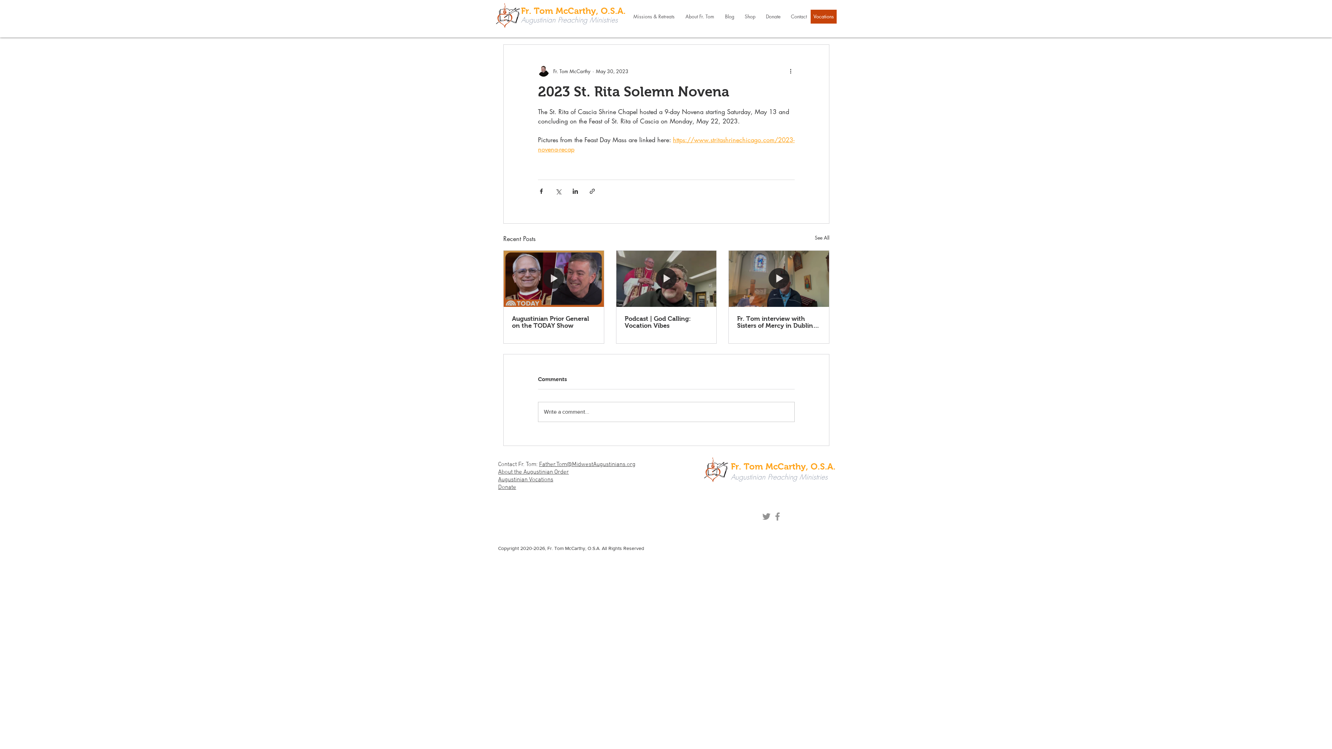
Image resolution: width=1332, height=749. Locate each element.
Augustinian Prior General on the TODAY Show (550, 322)
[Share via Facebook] (541, 191)
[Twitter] (766, 516)
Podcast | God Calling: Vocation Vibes (658, 322)
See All (822, 237)
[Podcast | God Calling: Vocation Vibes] (666, 279)
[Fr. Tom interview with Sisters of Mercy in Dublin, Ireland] (779, 279)
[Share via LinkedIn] (575, 191)
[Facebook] (777, 516)
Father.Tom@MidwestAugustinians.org (587, 464)
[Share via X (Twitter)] (558, 191)
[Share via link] (592, 191)
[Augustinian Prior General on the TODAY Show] (554, 279)
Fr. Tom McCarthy (566, 548)
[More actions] (790, 71)
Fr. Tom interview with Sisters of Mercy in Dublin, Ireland (776, 322)
